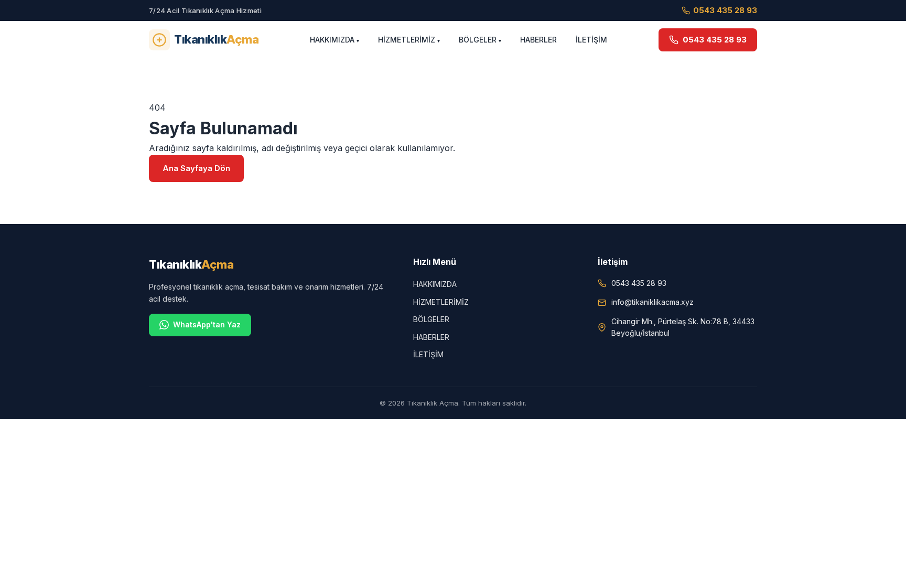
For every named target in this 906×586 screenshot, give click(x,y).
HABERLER (538, 39)
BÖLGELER (478, 39)
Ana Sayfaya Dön (196, 168)
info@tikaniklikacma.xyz (652, 301)
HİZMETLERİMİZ (406, 39)
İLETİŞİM (591, 39)
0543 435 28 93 (725, 10)
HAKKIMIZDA (332, 39)
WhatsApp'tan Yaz (207, 324)
